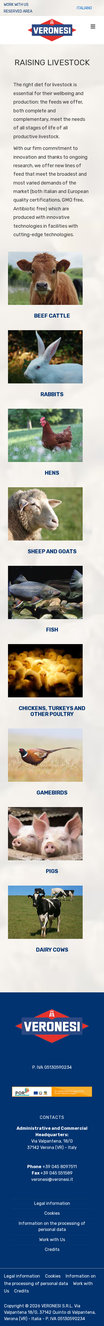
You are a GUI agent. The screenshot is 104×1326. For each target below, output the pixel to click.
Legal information (52, 1203)
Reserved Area (18, 11)
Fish (52, 630)
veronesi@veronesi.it (52, 1179)
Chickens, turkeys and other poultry (52, 711)
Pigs (52, 871)
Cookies (52, 1213)
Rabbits (52, 394)
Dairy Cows (52, 950)
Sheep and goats (52, 551)
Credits (52, 1249)
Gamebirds (52, 792)
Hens (52, 473)
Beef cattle (52, 316)
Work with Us (16, 4)
